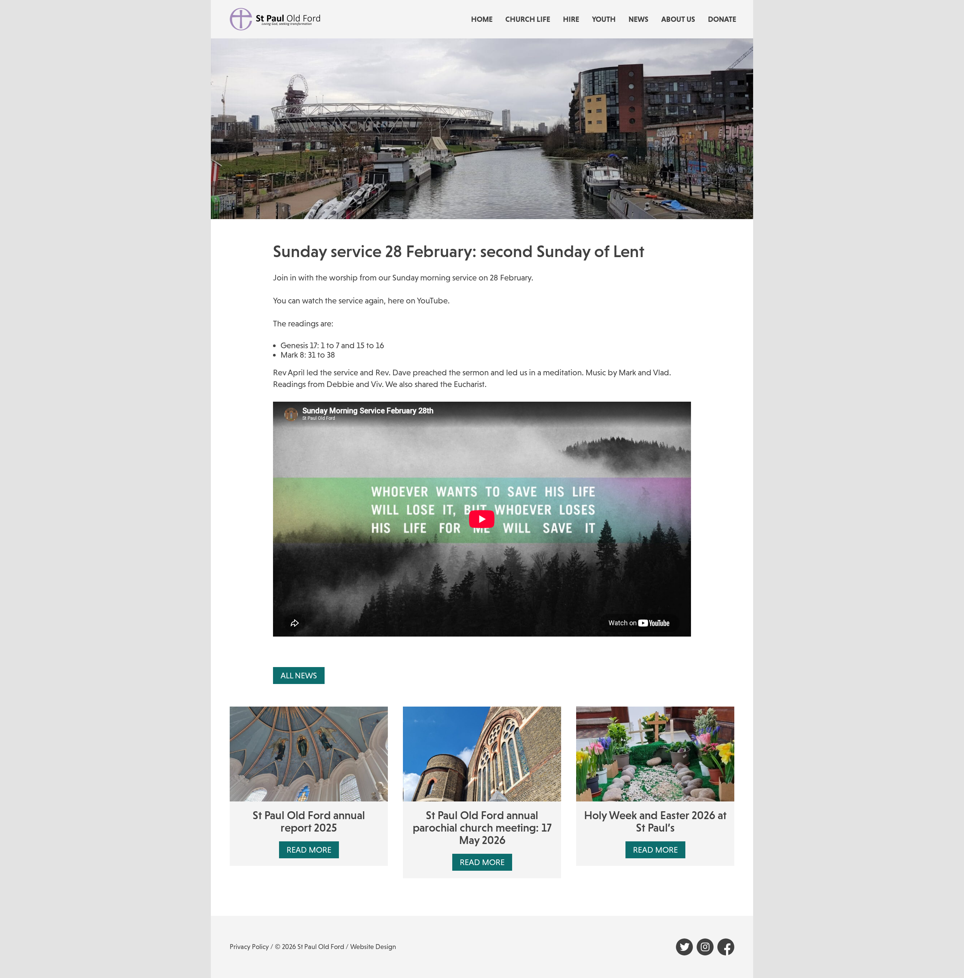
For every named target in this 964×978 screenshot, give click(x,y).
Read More (309, 850)
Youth (604, 19)
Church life (527, 19)
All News (299, 675)
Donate (722, 19)
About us (678, 19)
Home (482, 19)
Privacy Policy (249, 947)
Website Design (373, 947)
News (638, 19)
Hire (571, 19)
